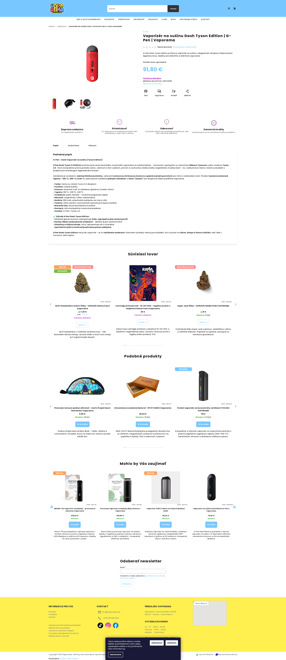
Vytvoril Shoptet (206, 654)
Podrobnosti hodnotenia (184, 47)
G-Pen (145, 32)
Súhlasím (171, 643)
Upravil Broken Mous (227, 654)
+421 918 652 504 (111, 618)
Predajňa (53, 614)
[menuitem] (88, 19)
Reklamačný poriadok (60, 628)
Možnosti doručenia (152, 83)
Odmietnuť (156, 643)
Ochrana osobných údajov (62, 630)
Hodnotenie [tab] (73, 145)
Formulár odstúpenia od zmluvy (64, 633)
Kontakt (52, 611)
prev (50, 304)
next (235, 304)
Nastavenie (115, 654)
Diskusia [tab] (92, 145)
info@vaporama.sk (111, 612)
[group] (75, 507)
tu (124, 649)
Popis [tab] (56, 145)
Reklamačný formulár (60, 636)
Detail (81, 325)
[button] (74, 527)
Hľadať (173, 9)
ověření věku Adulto (69, 658)
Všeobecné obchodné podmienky (65, 625)
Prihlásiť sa (126, 584)
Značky (52, 617)
